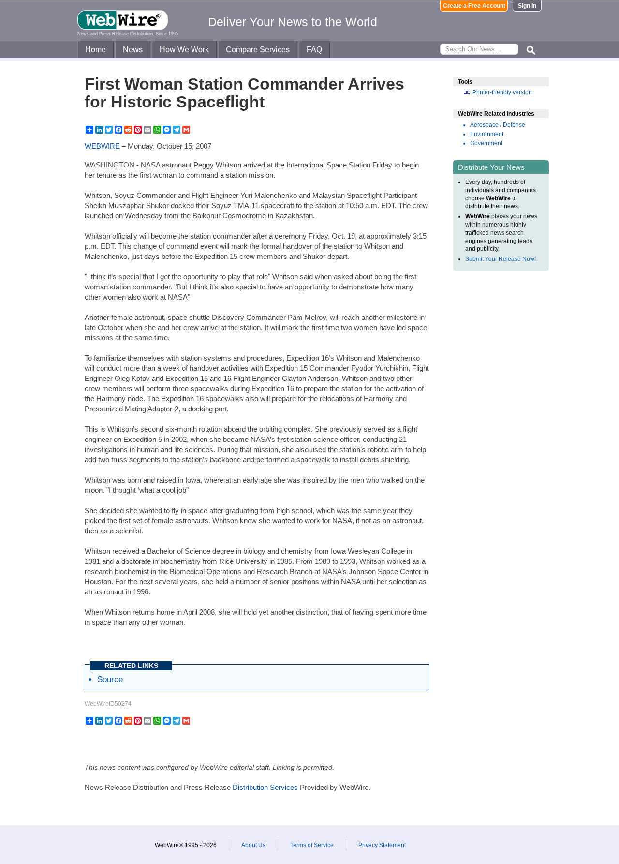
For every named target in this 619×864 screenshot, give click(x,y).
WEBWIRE (102, 146)
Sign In (527, 5)
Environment (486, 134)
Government (486, 143)
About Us (253, 845)
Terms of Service (312, 845)
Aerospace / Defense (497, 124)
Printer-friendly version (502, 92)
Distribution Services (265, 787)
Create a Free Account (474, 5)
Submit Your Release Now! (500, 259)
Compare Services (258, 49)
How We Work (184, 49)
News (133, 49)
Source (110, 679)
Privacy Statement (382, 845)
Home (95, 49)
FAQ (314, 49)
